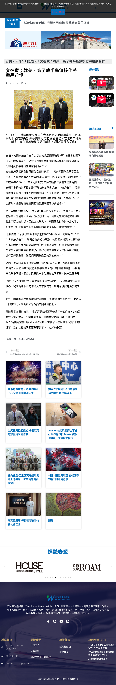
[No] (112, 9)
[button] (4, 567)
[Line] (67, 621)
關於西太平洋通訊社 (40, 657)
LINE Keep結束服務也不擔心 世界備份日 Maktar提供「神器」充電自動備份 (62, 434)
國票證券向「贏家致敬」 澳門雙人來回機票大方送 (100, 183)
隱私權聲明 (65, 646)
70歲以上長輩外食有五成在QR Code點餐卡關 (101, 646)
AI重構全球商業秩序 (98, 659)
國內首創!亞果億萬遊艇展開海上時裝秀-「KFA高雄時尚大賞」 (23, 479)
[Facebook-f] (48, 621)
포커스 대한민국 (26, 61)
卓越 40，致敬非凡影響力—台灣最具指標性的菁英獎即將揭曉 (63, 23)
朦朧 (50, 520)
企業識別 (34, 651)
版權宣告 (63, 652)
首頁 (9, 61)
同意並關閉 (58, 11)
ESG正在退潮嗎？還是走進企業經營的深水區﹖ (101, 653)
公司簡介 (34, 645)
